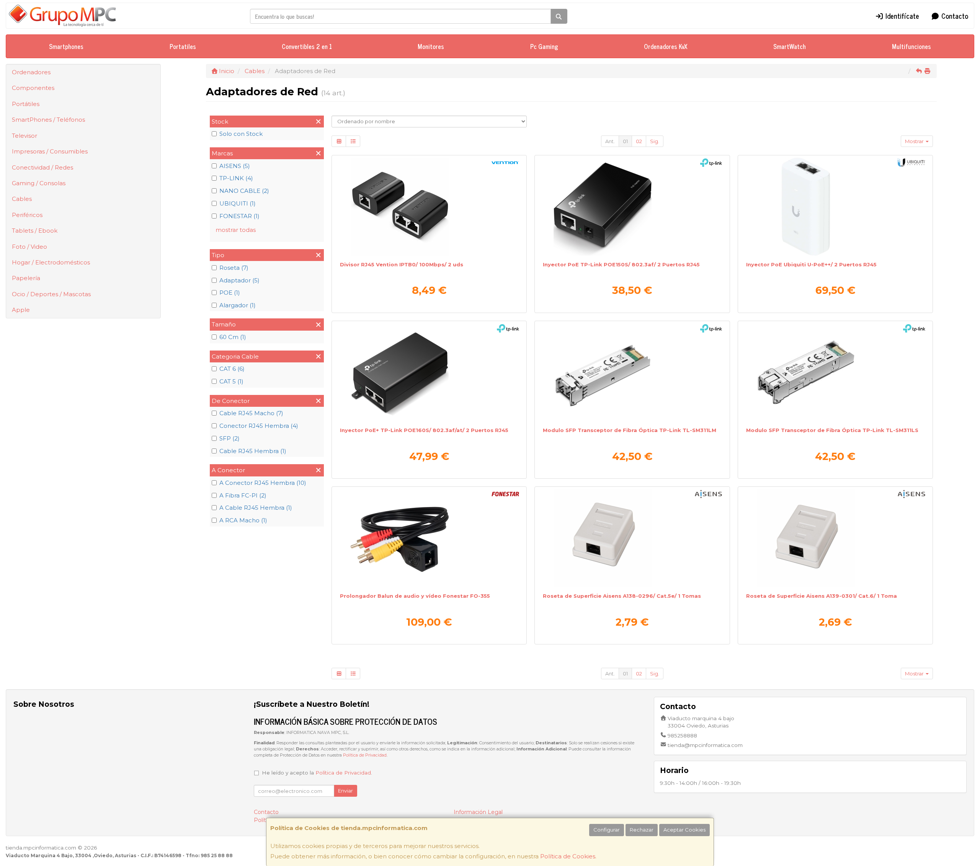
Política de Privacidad (365, 755)
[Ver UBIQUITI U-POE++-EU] (835, 207)
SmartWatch (789, 46)
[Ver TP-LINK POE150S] (632, 207)
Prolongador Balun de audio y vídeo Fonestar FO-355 (415, 596)
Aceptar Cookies (684, 830)
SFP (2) (229, 438)
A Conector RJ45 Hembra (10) (262, 482)
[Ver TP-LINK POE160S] (429, 372)
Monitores (431, 46)
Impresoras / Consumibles (50, 151)
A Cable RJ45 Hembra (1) (255, 507)
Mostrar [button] (915, 141)
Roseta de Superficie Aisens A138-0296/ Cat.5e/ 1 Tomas (622, 596)
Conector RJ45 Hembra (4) (258, 425)
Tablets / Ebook (34, 230)
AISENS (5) (234, 166)
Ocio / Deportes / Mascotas (51, 294)
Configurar (606, 830)
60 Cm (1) (232, 337)
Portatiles (183, 46)
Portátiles (25, 104)
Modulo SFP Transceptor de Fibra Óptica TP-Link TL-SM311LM (629, 430)
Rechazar (641, 830)
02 (639, 141)
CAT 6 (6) (232, 368)
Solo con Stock (241, 133)
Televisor (24, 135)
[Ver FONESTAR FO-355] (429, 538)
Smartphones (66, 46)
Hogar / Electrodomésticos (51, 262)
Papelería (26, 278)
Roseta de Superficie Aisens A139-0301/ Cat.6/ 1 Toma (821, 596)
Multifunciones (911, 46)
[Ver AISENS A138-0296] (632, 538)
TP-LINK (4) (236, 178)
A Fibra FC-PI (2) (242, 495)
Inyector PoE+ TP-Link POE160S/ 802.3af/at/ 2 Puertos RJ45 (424, 430)
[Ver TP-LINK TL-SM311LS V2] (835, 372)
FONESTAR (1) (239, 216)
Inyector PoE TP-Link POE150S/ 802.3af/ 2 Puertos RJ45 (621, 264)
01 (625, 141)
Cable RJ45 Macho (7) (251, 413)
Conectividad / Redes (42, 167)
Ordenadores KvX (666, 46)
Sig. (654, 141)
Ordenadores (31, 72)
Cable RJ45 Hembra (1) (252, 451)
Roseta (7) (233, 267)
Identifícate (901, 15)
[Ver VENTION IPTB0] (429, 207)
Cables (22, 198)
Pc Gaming (544, 46)
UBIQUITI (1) (237, 203)
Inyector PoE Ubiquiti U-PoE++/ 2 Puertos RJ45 (811, 264)
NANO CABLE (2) (244, 190)
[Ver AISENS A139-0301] (835, 538)
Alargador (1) (237, 305)
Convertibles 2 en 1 (307, 46)
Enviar (345, 791)
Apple (21, 309)
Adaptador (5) (239, 280)
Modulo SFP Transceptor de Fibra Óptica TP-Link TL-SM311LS (832, 430)
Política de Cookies (567, 856)
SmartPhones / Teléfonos (48, 119)
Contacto (953, 15)
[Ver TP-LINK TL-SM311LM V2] (632, 372)
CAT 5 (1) (231, 381)
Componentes (33, 87)
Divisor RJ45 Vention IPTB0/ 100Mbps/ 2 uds (401, 264)
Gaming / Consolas (38, 183)
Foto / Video (29, 246)
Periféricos (27, 215)
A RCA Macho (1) (243, 520)
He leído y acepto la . (317, 773)
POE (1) (229, 292)
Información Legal (478, 812)
